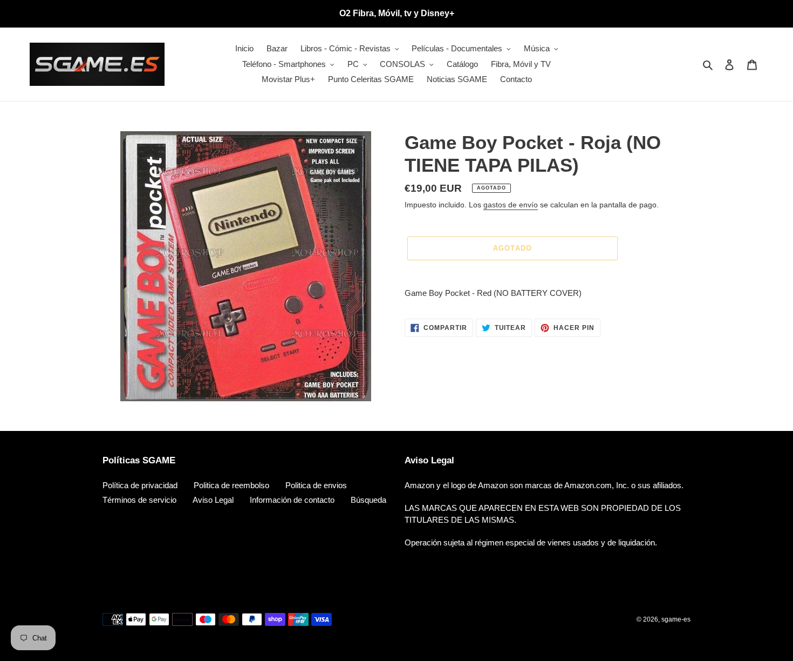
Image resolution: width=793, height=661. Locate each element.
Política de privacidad (139, 485)
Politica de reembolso (231, 485)
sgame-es (676, 619)
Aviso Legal (213, 499)
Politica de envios (316, 485)
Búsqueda (368, 499)
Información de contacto (292, 499)
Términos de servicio (139, 499)
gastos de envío (510, 204)
